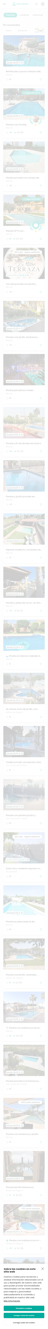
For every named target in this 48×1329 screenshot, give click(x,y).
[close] (43, 1268)
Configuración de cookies (24, 1323)
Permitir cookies (24, 1308)
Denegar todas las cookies (24, 1315)
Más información (12, 1301)
